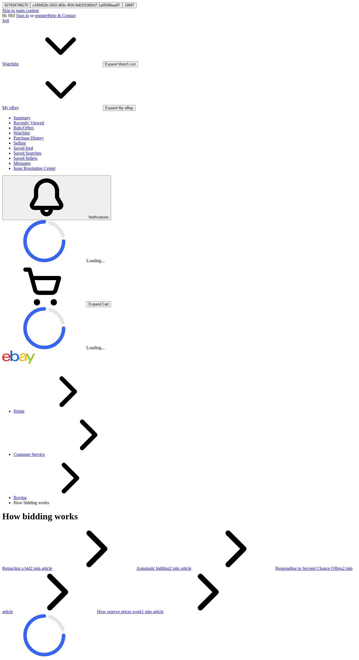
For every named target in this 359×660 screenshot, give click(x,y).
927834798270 (16, 5)
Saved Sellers (25, 158)
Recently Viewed (28, 122)
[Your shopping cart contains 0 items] (44, 304)
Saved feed (23, 148)
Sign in (22, 15)
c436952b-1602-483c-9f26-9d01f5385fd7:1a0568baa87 (76, 5)
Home (18, 411)
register (41, 15)
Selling (19, 143)
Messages (22, 163)
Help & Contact (62, 15)
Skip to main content (20, 10)
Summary (22, 117)
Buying (20, 497)
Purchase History (28, 138)
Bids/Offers (23, 127)
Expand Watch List (120, 64)
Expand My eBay (119, 108)
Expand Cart (99, 304)
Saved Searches (27, 153)
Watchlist (21, 133)
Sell (5, 20)
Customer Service (29, 454)
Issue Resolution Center (34, 168)
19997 (129, 5)
